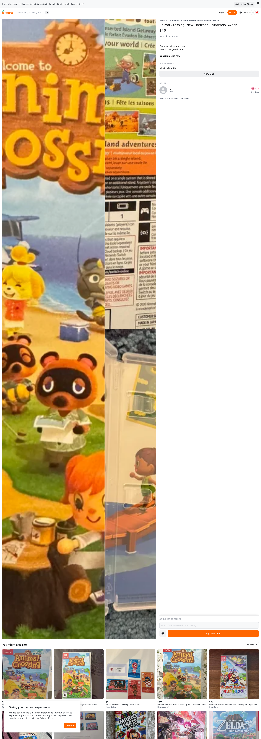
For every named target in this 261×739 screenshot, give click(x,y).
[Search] (47, 12)
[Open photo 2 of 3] (130, 174)
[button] (251, 644)
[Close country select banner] (258, 3)
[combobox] (31, 12)
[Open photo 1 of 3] (53, 329)
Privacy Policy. (47, 718)
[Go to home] (7, 12)
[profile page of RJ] (163, 90)
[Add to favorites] (162, 633)
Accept (70, 725)
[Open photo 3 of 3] (130, 484)
